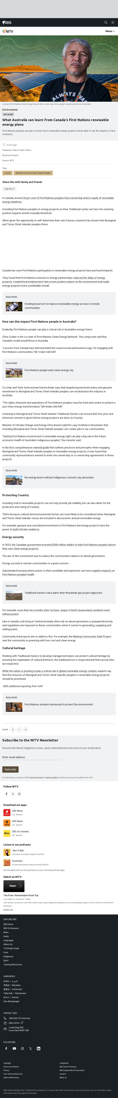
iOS (13, 815)
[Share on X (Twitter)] (19, 729)
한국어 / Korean (11, 997)
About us (63, 1078)
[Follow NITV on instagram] (19, 794)
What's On (8, 944)
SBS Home (8, 924)
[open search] (106, 22)
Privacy (6, 1070)
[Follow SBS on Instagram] (22, 1048)
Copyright (7, 1063)
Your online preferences (12, 1074)
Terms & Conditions (11, 1067)
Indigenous (8, 956)
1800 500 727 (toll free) (19, 1018)
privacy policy (52, 778)
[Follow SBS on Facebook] (6, 1048)
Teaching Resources (12, 964)
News (5, 932)
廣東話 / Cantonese (12, 989)
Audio (6, 936)
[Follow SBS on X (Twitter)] (30, 1048)
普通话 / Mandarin (12, 985)
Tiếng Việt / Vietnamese (14, 993)
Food (5, 952)
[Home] (6, 22)
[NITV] (7, 31)
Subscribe (10, 769)
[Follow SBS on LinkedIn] (38, 1048)
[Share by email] (25, 729)
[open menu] (113, 22)
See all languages (11, 1001)
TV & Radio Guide (11, 948)
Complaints (64, 1063)
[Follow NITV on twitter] (13, 794)
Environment (10, 109)
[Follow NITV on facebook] (6, 794)
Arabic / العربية (10, 981)
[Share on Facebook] (13, 729)
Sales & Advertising (11, 1078)
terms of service (36, 778)
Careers (63, 1074)
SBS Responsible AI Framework (72, 1070)
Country (7, 173)
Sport (5, 960)
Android (19, 815)
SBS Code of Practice (68, 1067)
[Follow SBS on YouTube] (14, 1048)
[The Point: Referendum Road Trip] (13, 886)
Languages (8, 940)
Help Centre (14, 1023)
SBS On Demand (11, 928)
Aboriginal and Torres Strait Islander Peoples (33, 173)
